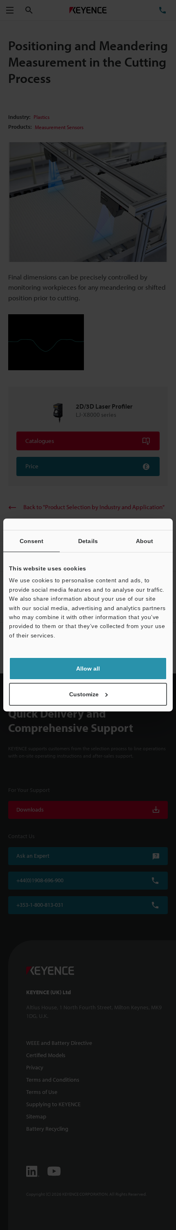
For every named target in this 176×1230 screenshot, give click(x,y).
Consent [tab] (32, 541)
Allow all (88, 668)
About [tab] (144, 541)
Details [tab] (88, 541)
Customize (84, 694)
